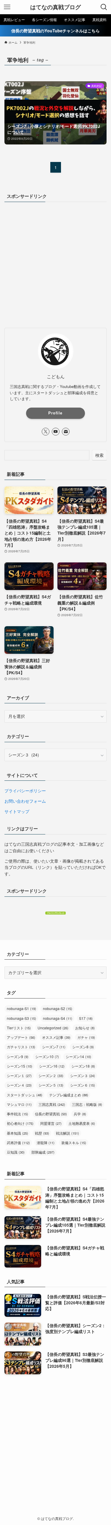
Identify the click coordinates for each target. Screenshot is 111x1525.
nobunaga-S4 (57, 1018)
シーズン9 (17, 1056)
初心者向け (20, 1123)
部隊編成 (42, 1152)
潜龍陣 (45, 1142)
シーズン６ (82, 1084)
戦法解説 (67, 1133)
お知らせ (85, 1027)
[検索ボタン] (104, 7)
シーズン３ (82, 1075)
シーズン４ (19, 1084)
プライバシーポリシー (25, 790)
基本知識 (17, 1133)
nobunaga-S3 (21, 1018)
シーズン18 (83, 1065)
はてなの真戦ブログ (55, 7)
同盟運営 (51, 1123)
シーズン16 (52, 1065)
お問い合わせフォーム (25, 801)
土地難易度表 (81, 1123)
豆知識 (16, 1152)
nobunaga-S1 (21, 1008)
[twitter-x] (45, 431)
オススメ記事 (56, 1037)
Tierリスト (19, 1027)
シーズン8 (83, 1046)
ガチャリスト (21, 1046)
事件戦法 (17, 1113)
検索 (99, 455)
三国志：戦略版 (87, 1104)
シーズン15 (19, 1065)
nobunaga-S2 (57, 1008)
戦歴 (42, 1133)
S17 (86, 1018)
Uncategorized (53, 1027)
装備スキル (73, 1142)
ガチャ (86, 1037)
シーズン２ (50, 1075)
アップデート (21, 1037)
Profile (55, 413)
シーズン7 (53, 1046)
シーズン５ (50, 1084)
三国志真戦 (51, 1104)
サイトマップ (16, 811)
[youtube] (55, 431)
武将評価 (18, 1142)
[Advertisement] (55, 264)
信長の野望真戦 (51, 1113)
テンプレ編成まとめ (68, 1094)
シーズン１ (19, 1075)
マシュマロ (19, 1104)
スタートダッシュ (24, 1094)
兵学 (80, 1113)
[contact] (66, 431)
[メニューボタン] (7, 7)
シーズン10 (47, 1056)
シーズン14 (78, 1056)
